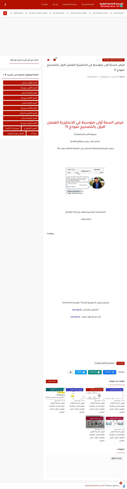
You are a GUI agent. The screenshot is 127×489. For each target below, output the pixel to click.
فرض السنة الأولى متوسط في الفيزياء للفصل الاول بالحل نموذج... (117, 436)
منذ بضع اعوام (118, 400)
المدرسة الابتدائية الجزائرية (94, 486)
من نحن (55, 4)
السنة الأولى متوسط (29, 88)
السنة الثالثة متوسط (29, 98)
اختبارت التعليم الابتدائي (100, 13)
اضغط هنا (77, 310)
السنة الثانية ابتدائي (29, 103)
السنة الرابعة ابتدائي (29, 118)
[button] (109, 372)
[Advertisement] (63, 36)
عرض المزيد (52, 381)
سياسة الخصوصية (70, 4)
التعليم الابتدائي (118, 13)
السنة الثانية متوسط (29, 108)
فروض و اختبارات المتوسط (38, 13)
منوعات (34, 133)
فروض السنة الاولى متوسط (113, 60)
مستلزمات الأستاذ (12, 128)
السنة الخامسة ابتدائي (28, 113)
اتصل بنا (45, 4)
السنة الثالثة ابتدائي (29, 93)
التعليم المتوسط (58, 13)
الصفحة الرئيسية (88, 4)
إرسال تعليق (116, 458)
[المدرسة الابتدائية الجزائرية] (111, 4)
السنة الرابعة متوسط (29, 123)
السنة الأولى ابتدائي (29, 83)
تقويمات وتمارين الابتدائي (78, 13)
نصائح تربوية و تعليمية (16, 133)
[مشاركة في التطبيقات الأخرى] (71, 372)
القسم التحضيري (30, 128)
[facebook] (5, 4)
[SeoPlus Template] (123, 486)
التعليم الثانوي (18, 13)
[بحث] (5, 13)
